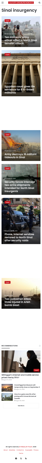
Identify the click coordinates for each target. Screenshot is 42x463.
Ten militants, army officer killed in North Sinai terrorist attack (21, 40)
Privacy (36, 450)
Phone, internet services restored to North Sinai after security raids (19, 237)
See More (21, 406)
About (6, 450)
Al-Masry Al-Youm (25, 447)
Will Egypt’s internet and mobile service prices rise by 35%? (20, 376)
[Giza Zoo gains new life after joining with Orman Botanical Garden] (7, 397)
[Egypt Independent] (21, 2)
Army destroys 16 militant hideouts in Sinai (20, 156)
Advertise (12, 450)
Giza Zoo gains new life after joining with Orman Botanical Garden (25, 396)
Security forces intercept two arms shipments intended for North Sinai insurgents (20, 186)
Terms (21, 453)
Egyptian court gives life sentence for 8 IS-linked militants (20, 89)
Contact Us (20, 450)
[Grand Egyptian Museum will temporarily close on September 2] (7, 388)
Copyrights (28, 450)
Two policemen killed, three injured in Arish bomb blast (18, 302)
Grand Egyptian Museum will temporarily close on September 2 (27, 386)
